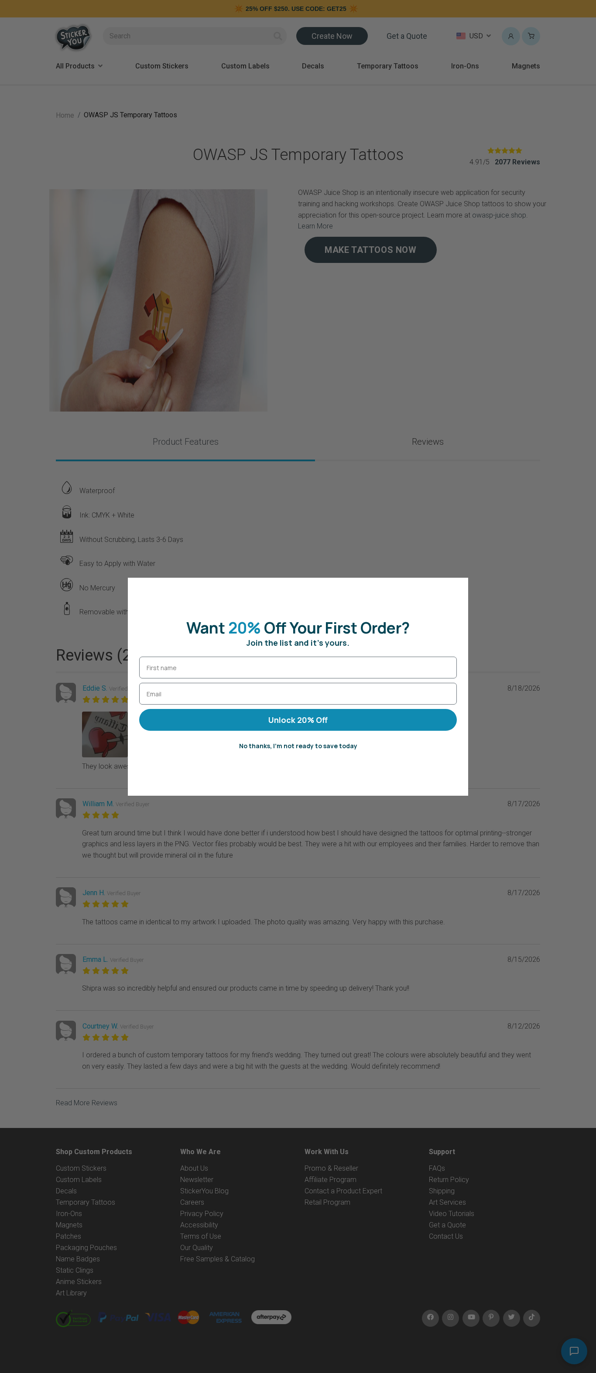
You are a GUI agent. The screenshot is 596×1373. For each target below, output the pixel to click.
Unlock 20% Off (298, 720)
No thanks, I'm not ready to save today (298, 746)
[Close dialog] (457, 588)
